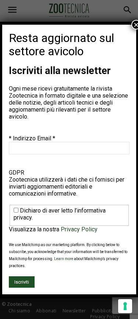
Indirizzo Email (34, 138)
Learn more (63, 259)
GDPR (16, 172)
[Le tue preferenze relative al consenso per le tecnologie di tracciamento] (125, 306)
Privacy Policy (79, 229)
